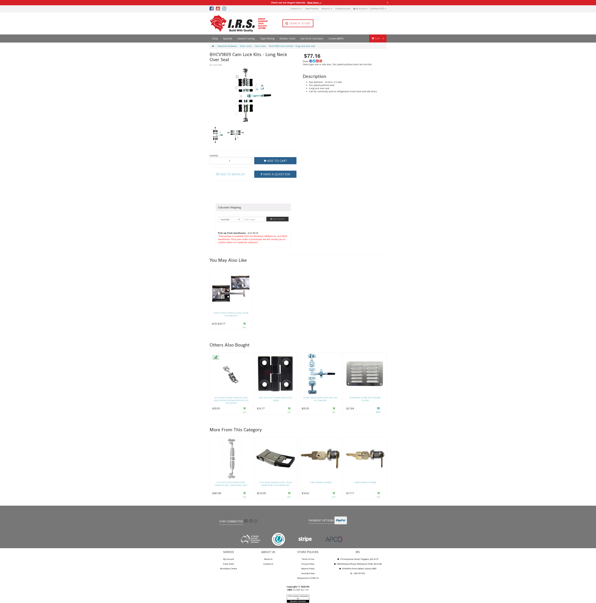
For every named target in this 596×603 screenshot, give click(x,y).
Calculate (278, 219)
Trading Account (342, 8)
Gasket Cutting (246, 38)
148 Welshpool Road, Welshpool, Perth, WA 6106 (359, 563)
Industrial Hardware (227, 46)
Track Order (228, 563)
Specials (227, 38)
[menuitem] (311, 61)
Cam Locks (260, 46)
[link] (246, 521)
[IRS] (230, 23)
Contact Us (295, 8)
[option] (253, 95)
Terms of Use (308, 559)
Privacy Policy (308, 563)
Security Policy (308, 573)
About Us (326, 8)
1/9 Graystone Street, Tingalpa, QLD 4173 (358, 559)
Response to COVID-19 (307, 578)
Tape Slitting (267, 38)
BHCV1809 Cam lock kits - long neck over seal (292, 46)
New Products (311, 8)
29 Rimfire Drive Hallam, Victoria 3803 (358, 568)
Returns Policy (308, 568)
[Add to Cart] (244, 325)
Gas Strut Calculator (312, 38)
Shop (215, 38)
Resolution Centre (228, 568)
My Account (228, 559)
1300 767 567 (359, 573)
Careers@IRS (336, 38)
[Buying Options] (378, 410)
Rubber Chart (287, 38)
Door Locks (246, 46)
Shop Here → (314, 3)
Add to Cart (276, 161)
